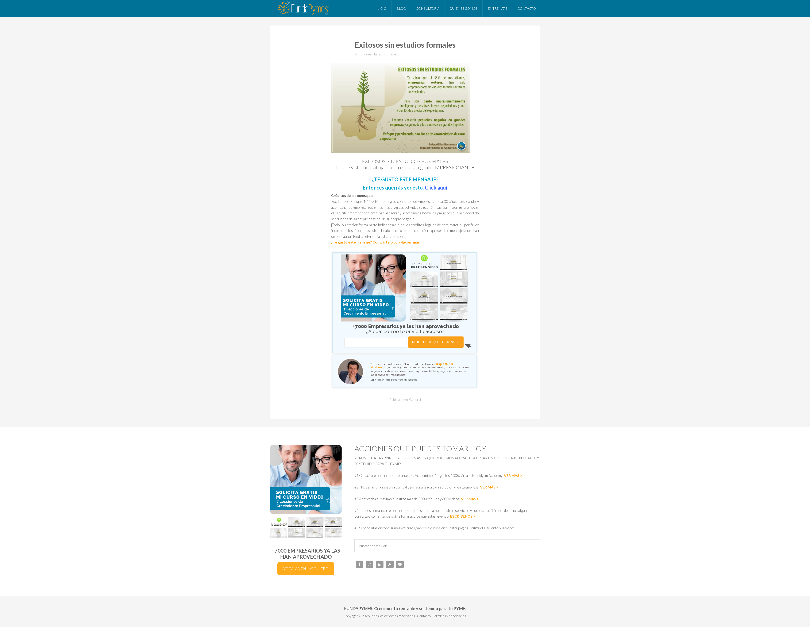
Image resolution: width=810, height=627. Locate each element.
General (415, 399)
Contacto (424, 616)
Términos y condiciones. (450, 616)
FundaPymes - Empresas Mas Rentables (304, 8)
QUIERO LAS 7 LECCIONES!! (436, 342)
